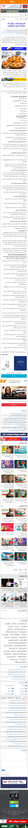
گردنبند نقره (11, 626)
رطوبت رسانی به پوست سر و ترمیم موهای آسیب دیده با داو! (14, 422)
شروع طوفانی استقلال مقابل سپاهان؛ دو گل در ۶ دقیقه (15, 712)
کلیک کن (14, 376)
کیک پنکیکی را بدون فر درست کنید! (18, 679)
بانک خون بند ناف (22, 659)
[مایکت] (14, 806)
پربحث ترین (3, 698)
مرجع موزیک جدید (22, 632)
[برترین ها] (12, 2)
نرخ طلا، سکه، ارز (8, 685)
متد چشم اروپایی (14, 637)
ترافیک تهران (22, 691)
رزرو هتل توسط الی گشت (15, 634)
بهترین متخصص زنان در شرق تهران (19, 654)
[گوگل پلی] (14, 799)
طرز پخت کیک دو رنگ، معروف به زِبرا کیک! (16, 672)
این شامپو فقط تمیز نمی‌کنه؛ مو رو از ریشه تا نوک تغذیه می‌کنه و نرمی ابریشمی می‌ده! (14, 424)
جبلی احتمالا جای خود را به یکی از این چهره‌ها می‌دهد (15, 734)
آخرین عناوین (23, 698)
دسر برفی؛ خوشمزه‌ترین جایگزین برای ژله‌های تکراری (16, 729)
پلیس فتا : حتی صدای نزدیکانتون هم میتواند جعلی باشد (15, 419)
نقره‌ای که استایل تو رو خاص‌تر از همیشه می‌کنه (17, 417)
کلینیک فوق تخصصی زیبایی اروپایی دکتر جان (17, 643)
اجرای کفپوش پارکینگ (22, 656)
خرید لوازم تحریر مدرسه (11, 656)
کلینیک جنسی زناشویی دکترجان (20, 645)
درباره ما (8, 811)
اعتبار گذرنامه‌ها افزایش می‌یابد (20, 724)
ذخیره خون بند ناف (22, 648)
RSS (10, 814)
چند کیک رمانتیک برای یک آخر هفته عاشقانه (16, 674)
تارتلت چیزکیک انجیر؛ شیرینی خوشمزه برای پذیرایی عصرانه (15, 722)
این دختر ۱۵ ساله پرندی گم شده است (18, 743)
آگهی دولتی (7, 812)
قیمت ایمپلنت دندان (22, 623)
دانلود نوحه (13, 651)
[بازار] (14, 802)
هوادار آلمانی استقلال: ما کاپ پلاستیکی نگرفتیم (17, 726)
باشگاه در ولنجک (23, 640)
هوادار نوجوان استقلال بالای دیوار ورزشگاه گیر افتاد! (16, 736)
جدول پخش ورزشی (8, 694)
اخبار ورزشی (14, 811)
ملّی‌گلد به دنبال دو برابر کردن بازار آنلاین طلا (17, 708)
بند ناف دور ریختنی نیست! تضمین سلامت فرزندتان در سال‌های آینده (14, 428)
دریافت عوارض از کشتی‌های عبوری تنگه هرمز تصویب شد (15, 717)
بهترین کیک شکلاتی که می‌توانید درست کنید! (16, 669)
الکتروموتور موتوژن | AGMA (20, 662)
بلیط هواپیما (14, 623)
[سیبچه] (14, 795)
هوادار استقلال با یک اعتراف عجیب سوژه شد (17, 719)
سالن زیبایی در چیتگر (13, 648)
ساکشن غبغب (23, 626)
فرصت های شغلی (21, 812)
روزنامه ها (23, 685)
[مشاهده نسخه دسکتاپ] (2, 2)
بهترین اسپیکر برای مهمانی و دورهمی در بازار (17, 413)
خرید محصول (14, 405)
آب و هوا (10, 688)
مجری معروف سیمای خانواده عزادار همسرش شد (16, 705)
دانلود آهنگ (24, 634)
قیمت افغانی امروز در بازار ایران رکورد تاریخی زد (17, 741)
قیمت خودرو (22, 688)
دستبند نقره (17, 626)
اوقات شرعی (22, 694)
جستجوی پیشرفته (15, 814)
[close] (1, 818)
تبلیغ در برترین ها (14, 812)
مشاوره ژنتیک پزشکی (8, 645)
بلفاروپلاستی (7, 623)
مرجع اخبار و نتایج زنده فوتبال (11, 632)
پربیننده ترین (9, 698)
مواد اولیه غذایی (5, 634)
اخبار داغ (17, 698)
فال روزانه (10, 691)
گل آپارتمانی (7, 637)
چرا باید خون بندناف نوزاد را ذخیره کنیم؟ (18, 415)
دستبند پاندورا (10, 629)
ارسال (3, 770)
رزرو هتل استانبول (22, 637)
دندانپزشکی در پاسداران (21, 651)
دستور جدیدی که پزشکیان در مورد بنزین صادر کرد (16, 710)
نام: (26, 753)
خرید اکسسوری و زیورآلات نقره (20, 629)
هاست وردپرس (6, 651)
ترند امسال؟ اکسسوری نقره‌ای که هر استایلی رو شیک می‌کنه (14, 420)
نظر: (26, 758)
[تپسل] (2, 354)
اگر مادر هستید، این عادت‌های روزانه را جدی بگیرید (16, 746)
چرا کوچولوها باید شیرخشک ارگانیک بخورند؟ (17, 430)
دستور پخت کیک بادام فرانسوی (19, 676)
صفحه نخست (24, 811)
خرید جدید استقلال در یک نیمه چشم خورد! (17, 703)
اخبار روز (19, 811)
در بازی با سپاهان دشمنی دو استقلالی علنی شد (17, 700)
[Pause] (3, 369)
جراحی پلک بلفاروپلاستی (13, 640)
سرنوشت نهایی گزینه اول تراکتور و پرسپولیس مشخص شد (15, 739)
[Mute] (5, 369)
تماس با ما (4, 811)
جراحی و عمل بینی (14, 659)
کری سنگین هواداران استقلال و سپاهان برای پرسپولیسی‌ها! (15, 731)
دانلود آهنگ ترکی (7, 654)
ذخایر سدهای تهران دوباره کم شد (19, 715)
